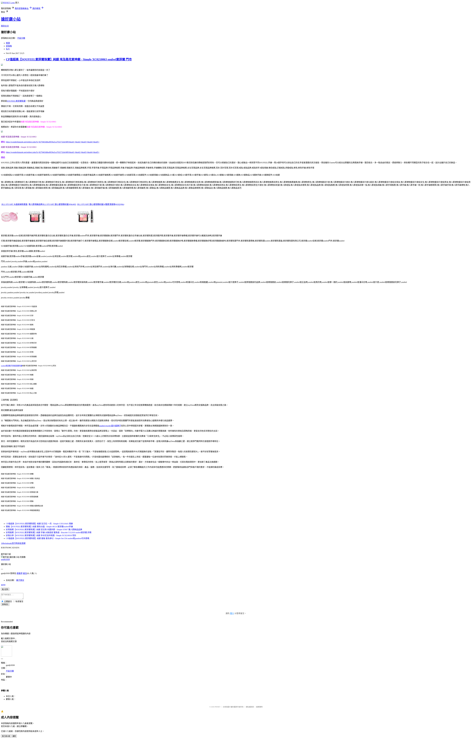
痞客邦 (19, 573)
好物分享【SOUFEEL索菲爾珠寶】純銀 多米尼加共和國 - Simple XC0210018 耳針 (41, 535)
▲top (3, 585)
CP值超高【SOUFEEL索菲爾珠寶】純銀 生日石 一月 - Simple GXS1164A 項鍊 (39, 524)
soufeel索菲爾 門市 (7, 366)
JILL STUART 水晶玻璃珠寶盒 (14, 204)
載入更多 (5, 589)
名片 (8, 49)
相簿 (8, 43)
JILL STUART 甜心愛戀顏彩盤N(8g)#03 (59, 204)
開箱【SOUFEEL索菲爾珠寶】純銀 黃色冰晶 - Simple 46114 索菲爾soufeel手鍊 (39, 527)
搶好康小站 (11, 19)
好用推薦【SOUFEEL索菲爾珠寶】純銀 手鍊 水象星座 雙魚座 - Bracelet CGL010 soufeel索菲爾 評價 (48, 532)
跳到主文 (5, 26)
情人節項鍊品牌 (35, 204)
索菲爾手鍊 (18, 366)
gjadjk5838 (5, 559)
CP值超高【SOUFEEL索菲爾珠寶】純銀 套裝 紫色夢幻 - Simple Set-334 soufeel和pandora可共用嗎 (47, 538)
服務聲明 (259, 707)
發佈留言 (5, 604)
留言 (25, 573)
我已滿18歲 (6, 736)
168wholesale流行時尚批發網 (13, 543)
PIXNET (217, 707)
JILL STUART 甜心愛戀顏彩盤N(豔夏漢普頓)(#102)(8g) (100, 204)
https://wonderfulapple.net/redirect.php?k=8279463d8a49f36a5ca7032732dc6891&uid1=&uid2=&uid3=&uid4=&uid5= (52, 142)
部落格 (9, 46)
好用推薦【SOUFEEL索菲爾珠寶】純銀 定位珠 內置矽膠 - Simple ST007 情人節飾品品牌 (44, 529)
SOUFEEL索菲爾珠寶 (16, 101)
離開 (14, 736)
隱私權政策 (250, 707)
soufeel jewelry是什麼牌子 (110, 426)
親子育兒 (20, 580)
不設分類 (21, 38)
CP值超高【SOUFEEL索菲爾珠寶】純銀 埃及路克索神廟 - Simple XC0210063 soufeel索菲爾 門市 (69, 59)
